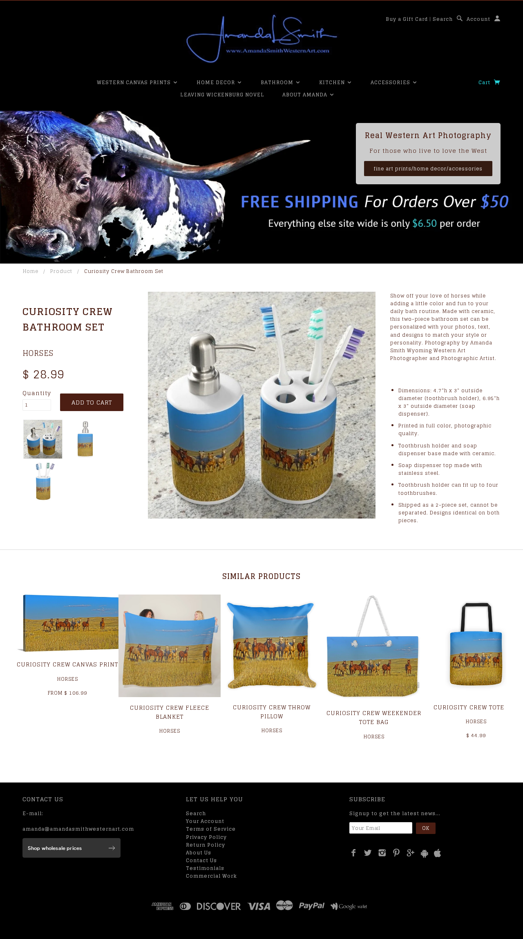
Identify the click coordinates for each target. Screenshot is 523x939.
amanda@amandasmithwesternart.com (78, 829)
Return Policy (205, 845)
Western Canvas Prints (134, 82)
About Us (198, 852)
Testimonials (205, 868)
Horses (38, 353)
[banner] (261, 38)
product (61, 271)
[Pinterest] (396, 853)
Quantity (36, 393)
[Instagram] (382, 853)
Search (443, 19)
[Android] (424, 853)
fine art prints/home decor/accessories (428, 168)
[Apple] (437, 853)
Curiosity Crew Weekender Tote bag (373, 717)
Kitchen (332, 82)
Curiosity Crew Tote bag (476, 707)
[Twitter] (368, 853)
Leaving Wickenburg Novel (222, 94)
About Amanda (305, 94)
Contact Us (201, 860)
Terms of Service (211, 829)
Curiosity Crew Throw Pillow (272, 711)
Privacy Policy (206, 837)
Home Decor (217, 82)
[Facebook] (353, 853)
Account (478, 19)
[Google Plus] (411, 853)
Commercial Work (211, 876)
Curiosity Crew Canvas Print (67, 664)
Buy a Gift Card (407, 19)
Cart (485, 82)
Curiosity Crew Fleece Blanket (169, 712)
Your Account (205, 821)
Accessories (391, 82)
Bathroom (278, 82)
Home (30, 271)
